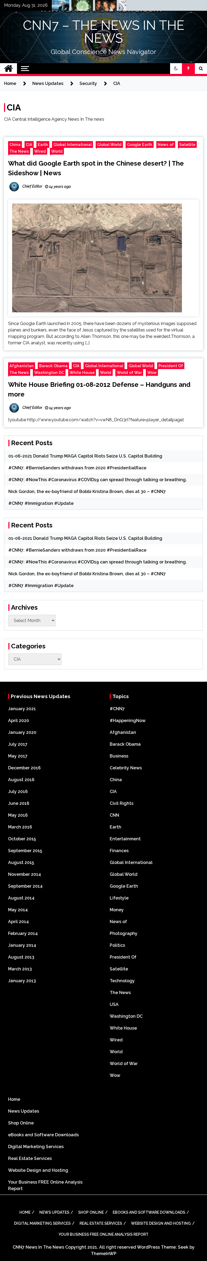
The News (19, 151)
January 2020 (22, 732)
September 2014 (25, 886)
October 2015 (22, 838)
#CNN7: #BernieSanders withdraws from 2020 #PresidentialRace (77, 467)
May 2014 (18, 909)
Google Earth (139, 144)
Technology (122, 980)
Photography (123, 933)
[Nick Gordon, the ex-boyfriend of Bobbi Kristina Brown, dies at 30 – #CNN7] (96, 6)
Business (119, 756)
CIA (29, 144)
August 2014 (21, 898)
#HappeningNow (128, 720)
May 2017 (17, 756)
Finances (119, 850)
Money (117, 909)
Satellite (187, 144)
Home (14, 1099)
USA (114, 1004)
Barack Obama (53, 365)
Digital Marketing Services (36, 1146)
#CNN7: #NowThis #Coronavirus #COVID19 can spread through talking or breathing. (97, 479)
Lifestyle (119, 898)
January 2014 (22, 945)
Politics (117, 945)
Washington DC (49, 372)
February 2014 (23, 933)
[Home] (8, 68)
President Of (170, 365)
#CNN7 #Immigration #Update (41, 503)
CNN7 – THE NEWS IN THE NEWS (103, 32)
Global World (109, 144)
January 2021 (22, 708)
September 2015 (25, 850)
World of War (129, 372)
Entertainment (125, 838)
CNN (114, 815)
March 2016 (20, 827)
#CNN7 (117, 708)
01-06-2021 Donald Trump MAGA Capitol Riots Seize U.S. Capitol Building (85, 456)
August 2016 (21, 779)
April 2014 (18, 921)
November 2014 (24, 874)
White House (82, 372)
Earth (43, 144)
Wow (152, 372)
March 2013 (20, 968)
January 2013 (22, 980)
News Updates (23, 1111)
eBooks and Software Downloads (43, 1134)
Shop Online (21, 1123)
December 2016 (24, 767)
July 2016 (18, 791)
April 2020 (18, 720)
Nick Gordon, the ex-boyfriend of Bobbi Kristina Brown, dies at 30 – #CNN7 (87, 491)
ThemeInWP (103, 1253)
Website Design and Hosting (38, 1170)
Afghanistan (21, 365)
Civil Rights (121, 803)
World (57, 151)
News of (166, 144)
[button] (176, 68)
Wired (40, 151)
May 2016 (18, 815)
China (14, 144)
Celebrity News (126, 767)
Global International (72, 144)
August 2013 (21, 957)
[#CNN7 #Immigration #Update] (120, 6)
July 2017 (17, 744)
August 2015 (21, 862)
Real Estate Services (30, 1158)
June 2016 (18, 803)
